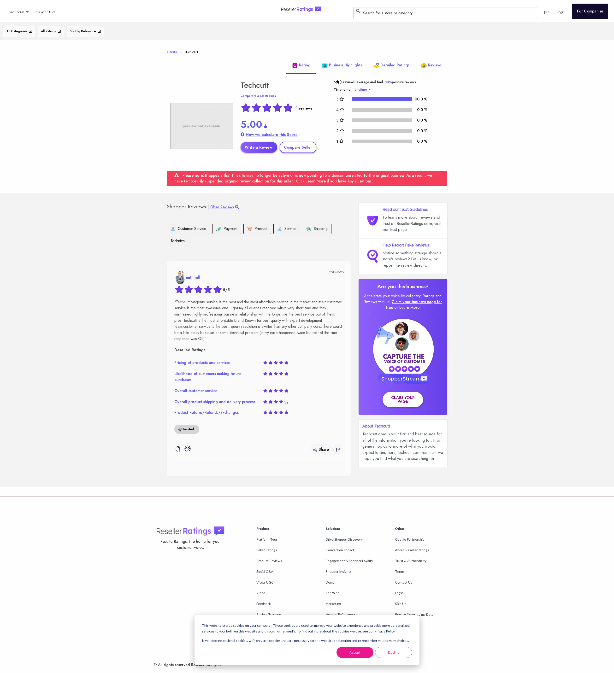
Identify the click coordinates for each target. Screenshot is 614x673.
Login (399, 593)
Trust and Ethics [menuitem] (44, 12)
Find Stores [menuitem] (16, 12)
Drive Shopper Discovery (344, 539)
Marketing (333, 604)
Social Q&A (264, 571)
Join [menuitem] (546, 12)
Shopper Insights (339, 571)
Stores (172, 52)
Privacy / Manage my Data (414, 614)
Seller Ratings (266, 550)
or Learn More (406, 307)
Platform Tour (266, 539)
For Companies (590, 11)
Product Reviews (269, 561)
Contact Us (403, 582)
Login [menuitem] (561, 12)
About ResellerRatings (412, 550)
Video (260, 593)
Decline (393, 652)
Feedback (263, 604)
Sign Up (401, 604)
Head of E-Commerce (342, 614)
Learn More (316, 181)
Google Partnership (410, 539)
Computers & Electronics (258, 96)
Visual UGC (265, 582)
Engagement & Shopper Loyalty (349, 561)
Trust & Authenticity (410, 561)
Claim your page (403, 399)
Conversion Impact (340, 550)
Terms (400, 571)
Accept (354, 652)
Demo (330, 582)
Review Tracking (268, 614)
